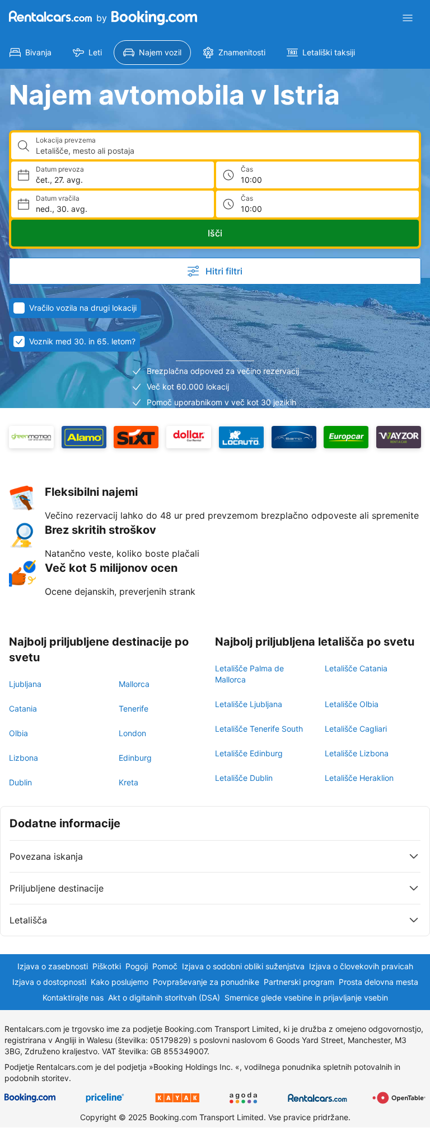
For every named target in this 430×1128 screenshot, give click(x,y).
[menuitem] (30, 52)
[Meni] (407, 17)
